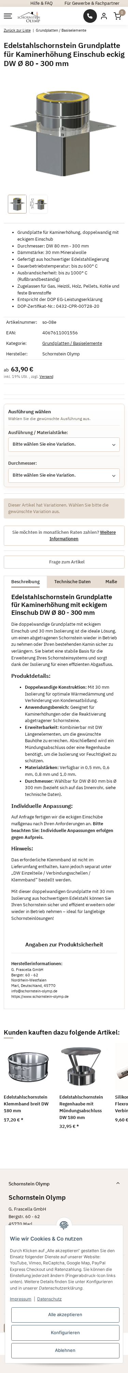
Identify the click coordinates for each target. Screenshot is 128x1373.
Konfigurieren (65, 1332)
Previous (17, 1094)
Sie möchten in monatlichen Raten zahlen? (64, 535)
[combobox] (64, 444)
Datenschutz (49, 1299)
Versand (46, 376)
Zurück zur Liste (17, 30)
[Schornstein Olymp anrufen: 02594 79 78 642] (90, 16)
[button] (117, 16)
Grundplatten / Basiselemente (72, 343)
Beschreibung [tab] (25, 582)
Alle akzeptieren (65, 1314)
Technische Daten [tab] (72, 582)
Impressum (20, 1299)
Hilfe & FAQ (41, 3)
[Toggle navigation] (7, 16)
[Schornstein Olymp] (29, 16)
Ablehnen (65, 1350)
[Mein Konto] (104, 16)
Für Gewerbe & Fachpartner (92, 3)
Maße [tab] (111, 582)
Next (110, 1094)
